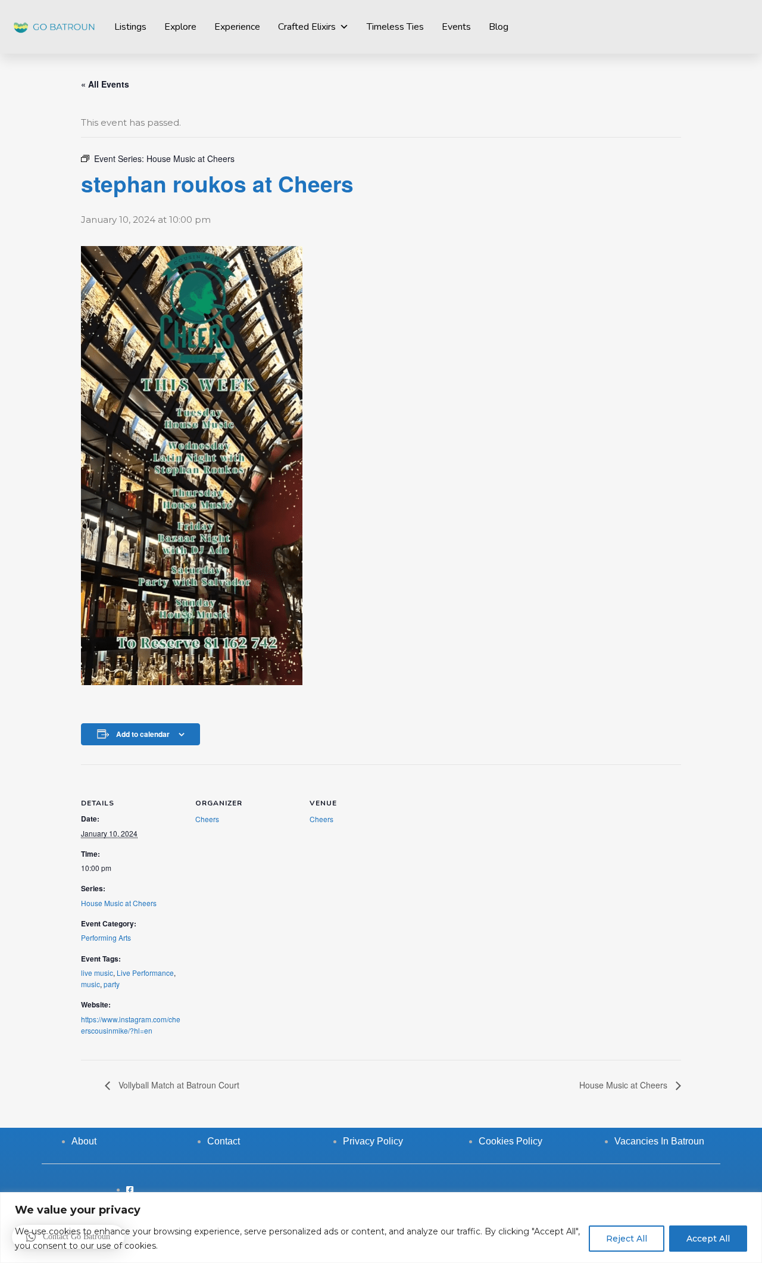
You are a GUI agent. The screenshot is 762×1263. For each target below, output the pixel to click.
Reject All (626, 1238)
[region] (381, 1227)
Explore (180, 26)
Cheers (207, 819)
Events (456, 26)
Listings (130, 26)
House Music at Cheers (119, 903)
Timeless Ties (395, 26)
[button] (68, 1237)
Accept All (708, 1238)
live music (97, 973)
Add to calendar (143, 734)
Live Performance (145, 973)
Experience (237, 26)
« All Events (105, 84)
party (112, 984)
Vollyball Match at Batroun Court (177, 1085)
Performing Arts (106, 937)
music (90, 984)
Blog (498, 26)
